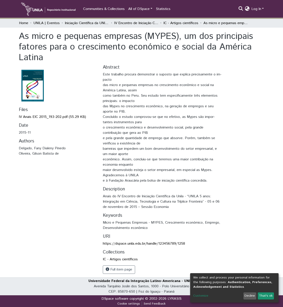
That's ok (266, 296)
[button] (247, 9)
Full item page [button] (120, 269)
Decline (250, 296)
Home (23, 23)
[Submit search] (241, 9)
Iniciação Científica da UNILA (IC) (87, 23)
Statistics (163, 9)
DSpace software (114, 298)
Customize (200, 296)
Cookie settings (128, 303)
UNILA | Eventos (46, 23)
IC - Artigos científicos (180, 23)
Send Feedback (155, 303)
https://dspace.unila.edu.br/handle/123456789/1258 (144, 243)
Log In (256, 9)
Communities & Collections (104, 9)
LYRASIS (175, 298)
